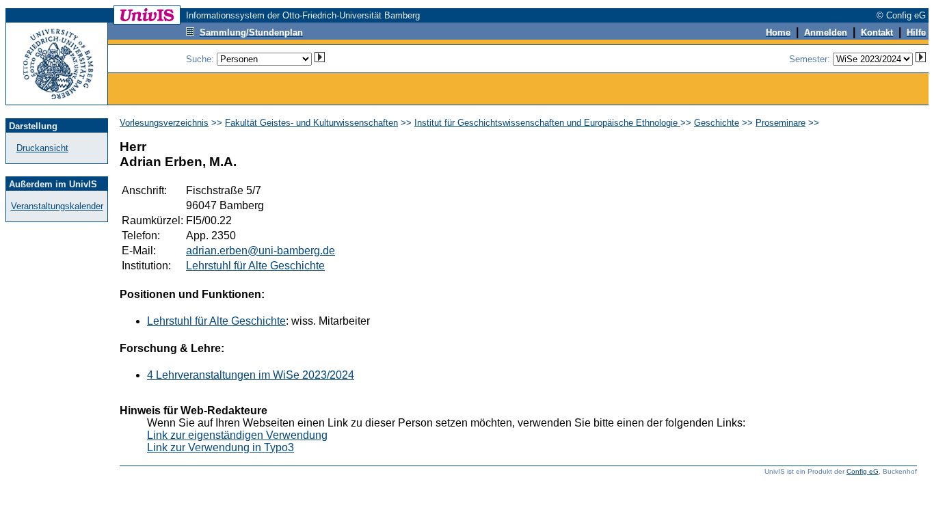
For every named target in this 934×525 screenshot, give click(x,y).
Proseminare (780, 123)
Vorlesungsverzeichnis (164, 123)
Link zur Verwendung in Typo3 (220, 447)
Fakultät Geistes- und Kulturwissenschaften (311, 123)
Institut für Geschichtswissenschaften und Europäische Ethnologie (547, 123)
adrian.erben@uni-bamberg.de (260, 250)
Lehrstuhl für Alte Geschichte (255, 265)
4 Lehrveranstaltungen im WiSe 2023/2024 (250, 375)
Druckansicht (42, 148)
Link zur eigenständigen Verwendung (237, 435)
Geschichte (716, 123)
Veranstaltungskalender (57, 206)
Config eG (862, 471)
